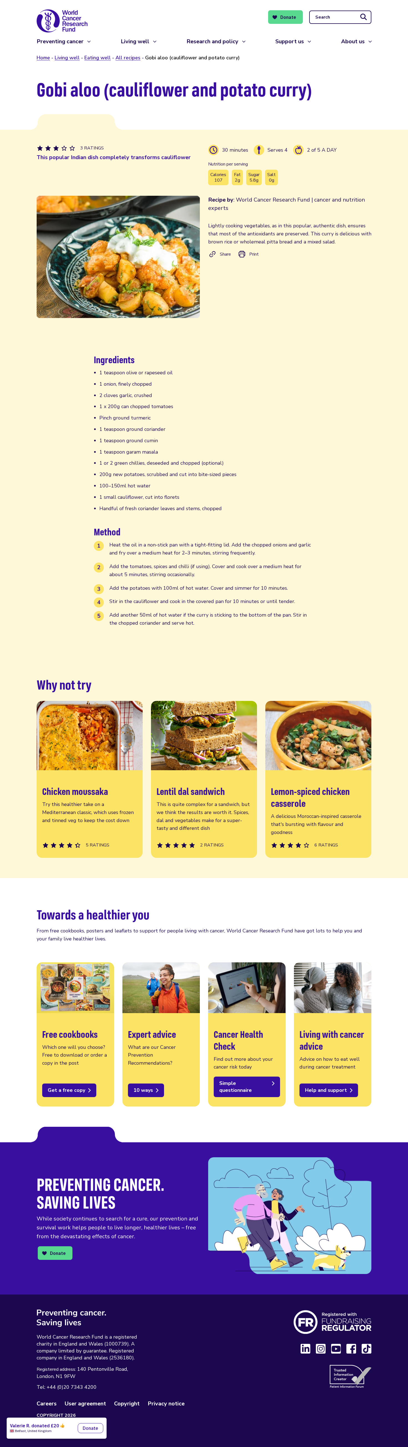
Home (43, 57)
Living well (135, 41)
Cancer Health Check (247, 1034)
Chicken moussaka (90, 779)
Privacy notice (166, 1403)
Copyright (127, 1403)
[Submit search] (363, 17)
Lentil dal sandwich (204, 779)
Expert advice (161, 1034)
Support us (289, 41)
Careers (47, 1403)
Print (254, 254)
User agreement (85, 1403)
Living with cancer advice (332, 1034)
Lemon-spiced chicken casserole (318, 779)
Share (225, 254)
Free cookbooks (75, 1034)
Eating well (97, 57)
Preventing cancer (60, 41)
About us (353, 41)
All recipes (127, 57)
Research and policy (212, 41)
